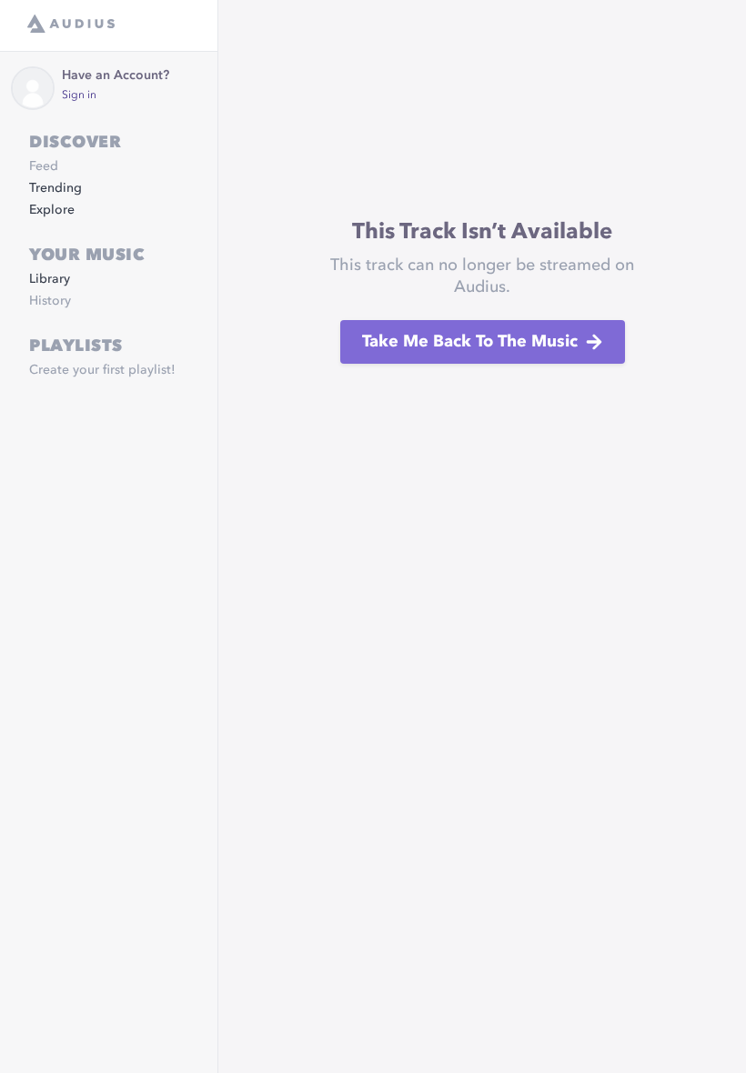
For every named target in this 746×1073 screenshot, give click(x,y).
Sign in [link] (79, 95)
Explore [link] (52, 210)
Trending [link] (55, 188)
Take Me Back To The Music (470, 342)
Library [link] (49, 279)
